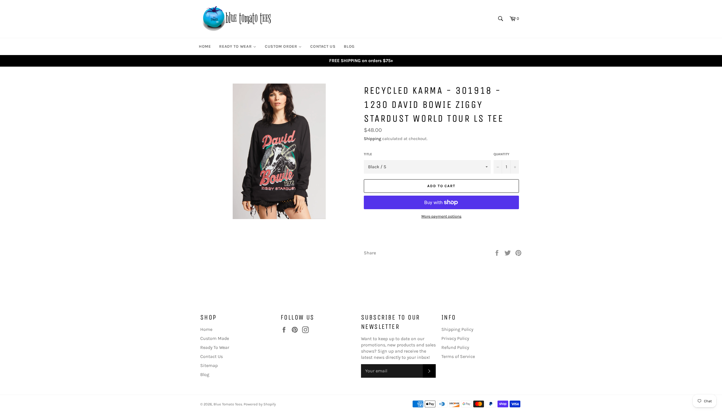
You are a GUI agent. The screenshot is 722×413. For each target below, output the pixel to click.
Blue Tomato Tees (227, 404)
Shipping (372, 138)
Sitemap (209, 365)
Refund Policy (455, 347)
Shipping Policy (457, 329)
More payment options (441, 216)
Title (368, 154)
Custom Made (214, 338)
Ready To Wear (214, 347)
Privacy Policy (455, 338)
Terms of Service (458, 356)
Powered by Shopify (260, 404)
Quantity (501, 154)
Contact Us (211, 356)
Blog (204, 374)
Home (206, 329)
